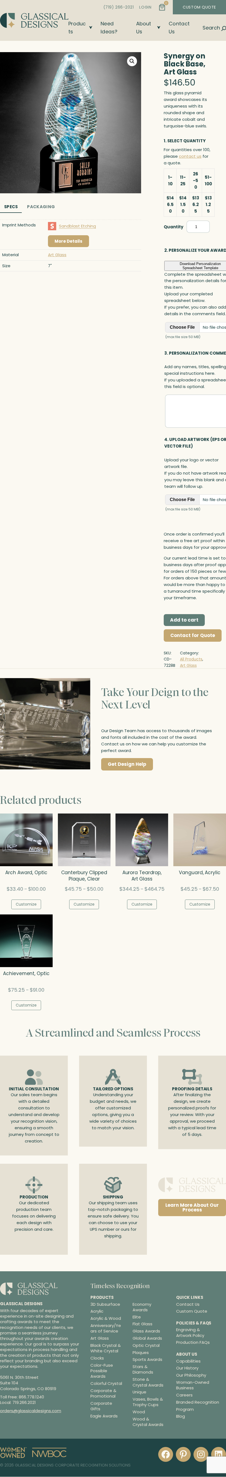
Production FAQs (193, 1342)
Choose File (182, 327)
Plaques (141, 1352)
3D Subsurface (105, 1304)
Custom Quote (191, 1311)
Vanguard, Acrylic (199, 872)
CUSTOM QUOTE (199, 7)
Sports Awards (147, 1360)
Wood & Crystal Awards (148, 1421)
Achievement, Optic (26, 973)
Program (185, 1409)
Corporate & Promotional (103, 1393)
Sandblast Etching (77, 226)
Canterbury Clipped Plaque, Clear (84, 875)
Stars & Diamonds (143, 1369)
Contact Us (188, 1304)
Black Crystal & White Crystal (105, 1348)
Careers (184, 1395)
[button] (132, 61)
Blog (180, 1416)
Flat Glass (142, 1324)
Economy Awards (142, 1307)
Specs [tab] (11, 207)
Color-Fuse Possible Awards (101, 1371)
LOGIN (145, 7)
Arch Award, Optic (26, 872)
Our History (187, 1368)
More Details (68, 241)
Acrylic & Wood (105, 1318)
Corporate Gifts (101, 1406)
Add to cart (184, 620)
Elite (137, 1317)
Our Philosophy (191, 1375)
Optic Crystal (146, 1345)
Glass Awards (146, 1331)
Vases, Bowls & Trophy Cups (148, 1402)
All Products (191, 659)
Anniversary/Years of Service (105, 1328)
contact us (190, 156)
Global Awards (147, 1338)
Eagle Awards (104, 1416)
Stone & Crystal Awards (148, 1382)
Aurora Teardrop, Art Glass (142, 875)
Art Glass (57, 255)
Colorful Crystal (106, 1383)
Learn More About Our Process (192, 1207)
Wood (139, 1412)
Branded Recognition (197, 1402)
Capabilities (188, 1361)
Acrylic (96, 1311)
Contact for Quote (192, 635)
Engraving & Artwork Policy (190, 1332)
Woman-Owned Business (192, 1385)
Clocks (97, 1358)
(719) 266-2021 (118, 7)
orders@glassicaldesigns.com (30, 1411)
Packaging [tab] (41, 207)
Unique (139, 1392)
